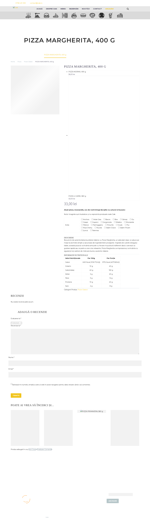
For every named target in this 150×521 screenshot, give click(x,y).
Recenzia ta (16, 326)
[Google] (136, 3)
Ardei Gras (97, 219)
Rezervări (73, 9)
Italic (47, 517)
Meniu (63, 9)
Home (13, 61)
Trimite (16, 396)
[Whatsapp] (132, 3)
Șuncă (85, 230)
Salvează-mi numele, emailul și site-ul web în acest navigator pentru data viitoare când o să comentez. (51, 385)
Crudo (119, 225)
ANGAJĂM (109, 9)
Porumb (110, 225)
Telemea (95, 230)
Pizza (19, 61)
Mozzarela (130, 222)
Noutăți (86, 9)
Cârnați (124, 219)
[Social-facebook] (124, 3)
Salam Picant (125, 228)
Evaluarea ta (16, 318)
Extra (67, 225)
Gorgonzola (107, 222)
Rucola (99, 228)
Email (106, 494)
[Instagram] (128, 3)
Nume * (11, 357)
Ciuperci (95, 222)
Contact (97, 9)
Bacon (107, 219)
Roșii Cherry (87, 228)
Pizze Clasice (28, 61)
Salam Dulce (111, 228)
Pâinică (86, 225)
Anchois (86, 219)
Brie (116, 219)
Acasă (39, 9)
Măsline (118, 222)
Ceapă (85, 222)
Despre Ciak (51, 9)
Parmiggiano (97, 225)
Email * (11, 369)
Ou (132, 219)
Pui (127, 225)
